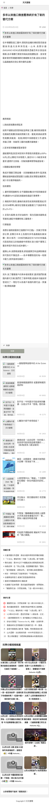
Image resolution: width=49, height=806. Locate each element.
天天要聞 (26, 2)
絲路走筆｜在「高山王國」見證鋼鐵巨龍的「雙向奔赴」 (27, 566)
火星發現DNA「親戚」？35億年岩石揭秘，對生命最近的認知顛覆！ (31, 480)
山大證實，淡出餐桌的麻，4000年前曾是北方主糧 (26, 633)
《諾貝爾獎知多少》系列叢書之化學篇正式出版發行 (27, 618)
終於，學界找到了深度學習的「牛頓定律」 (21, 574)
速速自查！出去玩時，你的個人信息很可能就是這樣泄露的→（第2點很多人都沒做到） (31, 442)
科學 (11, 8)
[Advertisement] (24, 90)
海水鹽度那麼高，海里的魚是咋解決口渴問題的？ (26, 607)
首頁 (5, 8)
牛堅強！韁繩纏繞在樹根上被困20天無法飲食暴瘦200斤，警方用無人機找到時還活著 (31, 515)
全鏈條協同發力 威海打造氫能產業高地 (20, 577)
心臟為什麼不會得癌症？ (28, 421)
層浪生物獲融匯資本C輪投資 (16, 581)
